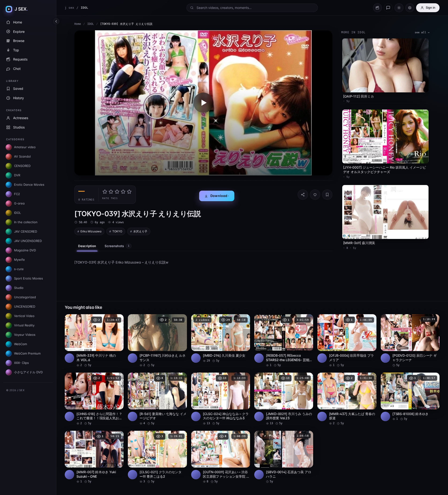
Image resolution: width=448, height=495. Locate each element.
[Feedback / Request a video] (388, 7)
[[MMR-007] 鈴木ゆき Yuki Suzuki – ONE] (94, 457)
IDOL (90, 24)
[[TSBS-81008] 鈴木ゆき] (410, 397)
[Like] (315, 194)
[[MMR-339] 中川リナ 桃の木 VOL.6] (94, 340)
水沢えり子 (140, 231)
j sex (69, 7)
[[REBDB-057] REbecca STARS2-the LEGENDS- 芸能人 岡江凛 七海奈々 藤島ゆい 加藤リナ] (283, 340)
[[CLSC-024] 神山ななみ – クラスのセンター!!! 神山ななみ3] (220, 399)
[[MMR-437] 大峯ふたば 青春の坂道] (346, 399)
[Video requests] (377, 7)
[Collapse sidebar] (56, 21)
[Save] (327, 194)
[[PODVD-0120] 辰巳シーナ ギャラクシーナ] (410, 340)
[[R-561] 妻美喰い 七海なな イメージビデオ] (157, 399)
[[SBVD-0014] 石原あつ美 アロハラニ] (283, 457)
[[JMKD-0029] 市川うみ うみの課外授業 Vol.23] (283, 399)
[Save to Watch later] (117, 319)
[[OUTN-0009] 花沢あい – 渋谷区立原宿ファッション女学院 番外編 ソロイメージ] (220, 457)
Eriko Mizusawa (90, 231)
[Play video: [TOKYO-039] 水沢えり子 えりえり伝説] (203, 102)
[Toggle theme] (399, 7)
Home (77, 24)
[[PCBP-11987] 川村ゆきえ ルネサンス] (157, 340)
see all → (422, 32)
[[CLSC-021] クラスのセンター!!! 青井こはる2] (157, 457)
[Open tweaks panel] (409, 7)
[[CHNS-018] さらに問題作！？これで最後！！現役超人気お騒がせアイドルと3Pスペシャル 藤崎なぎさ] (94, 399)
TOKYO (117, 231)
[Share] (303, 194)
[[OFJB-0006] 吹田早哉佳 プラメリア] (346, 340)
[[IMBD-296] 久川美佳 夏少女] (220, 338)
